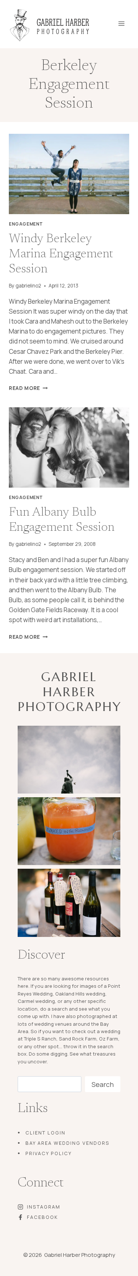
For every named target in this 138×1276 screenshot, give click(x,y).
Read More (28, 388)
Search (103, 1084)
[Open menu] (126, 21)
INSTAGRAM (43, 1206)
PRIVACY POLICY (48, 1153)
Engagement (26, 224)
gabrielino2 (28, 285)
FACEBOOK (42, 1217)
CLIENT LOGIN (45, 1132)
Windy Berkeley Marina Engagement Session (61, 254)
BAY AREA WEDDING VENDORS (67, 1143)
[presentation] (69, 174)
